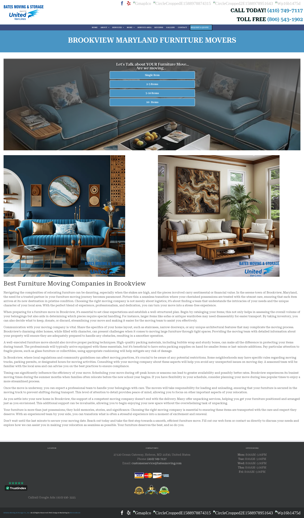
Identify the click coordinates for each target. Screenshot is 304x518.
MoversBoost (75, 513)
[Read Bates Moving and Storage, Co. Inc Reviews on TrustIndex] (16, 488)
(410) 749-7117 (157, 459)
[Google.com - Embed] (52, 470)
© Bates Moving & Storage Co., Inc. (17, 513)
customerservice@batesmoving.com (157, 463)
